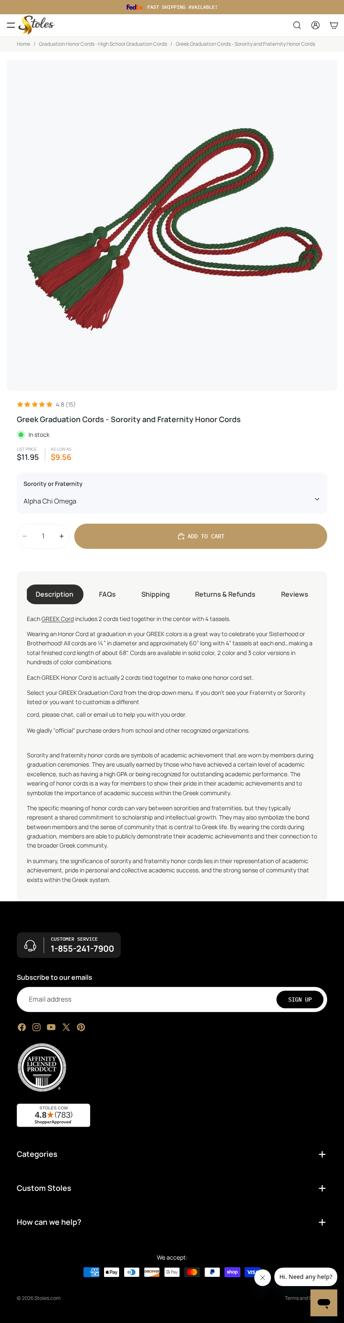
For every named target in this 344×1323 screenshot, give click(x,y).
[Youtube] (51, 1027)
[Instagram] (36, 1027)
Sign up (300, 999)
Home (23, 43)
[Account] (315, 25)
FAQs (107, 594)
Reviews (294, 594)
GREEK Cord (58, 619)
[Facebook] (22, 1027)
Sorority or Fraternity (53, 484)
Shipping (155, 594)
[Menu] (11, 25)
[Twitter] (66, 1027)
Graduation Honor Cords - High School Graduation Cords (103, 43)
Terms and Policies (306, 1298)
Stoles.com (47, 1298)
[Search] (297, 25)
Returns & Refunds (225, 594)
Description (54, 594)
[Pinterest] (81, 1027)
